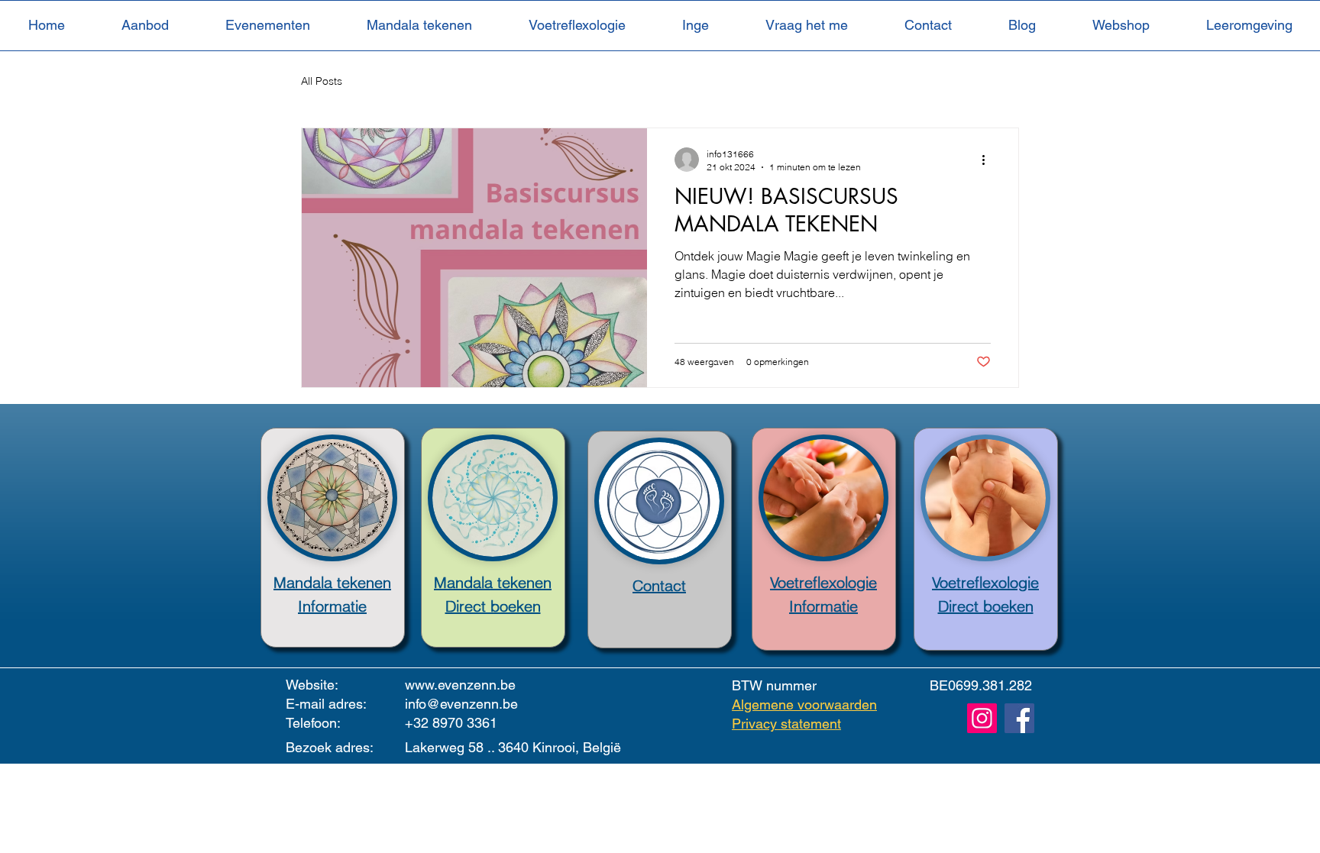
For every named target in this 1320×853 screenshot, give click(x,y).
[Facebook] (1019, 718)
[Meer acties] (988, 159)
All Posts (321, 81)
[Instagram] (982, 718)
